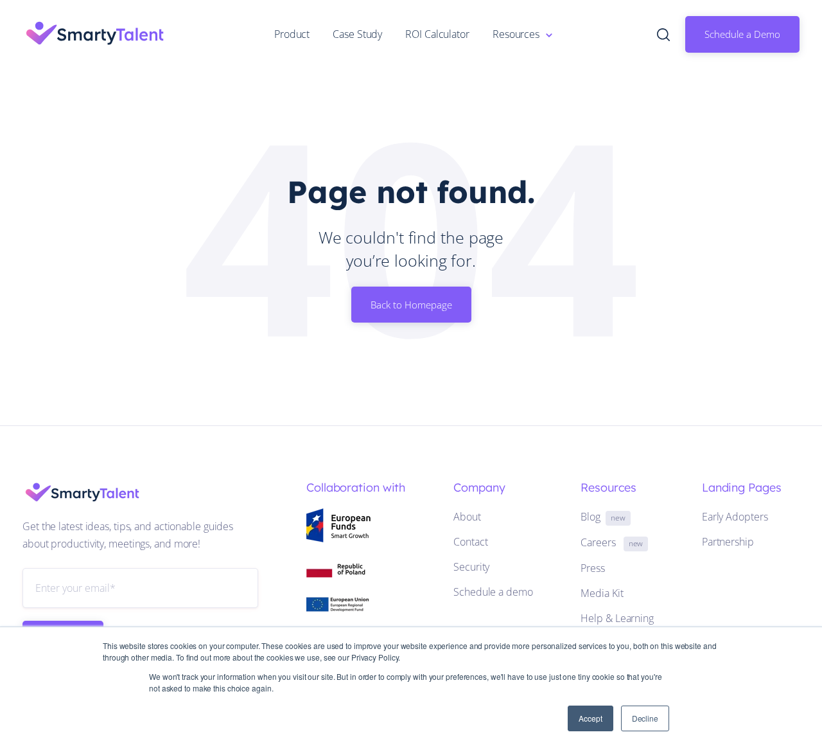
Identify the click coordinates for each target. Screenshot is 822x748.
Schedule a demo (493, 592)
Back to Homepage (411, 304)
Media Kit (602, 593)
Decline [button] (645, 718)
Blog (603, 517)
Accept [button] (590, 718)
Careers (612, 542)
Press (593, 568)
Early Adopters (735, 517)
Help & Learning (617, 618)
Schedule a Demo (742, 34)
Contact (470, 542)
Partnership (728, 542)
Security (471, 567)
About (467, 517)
